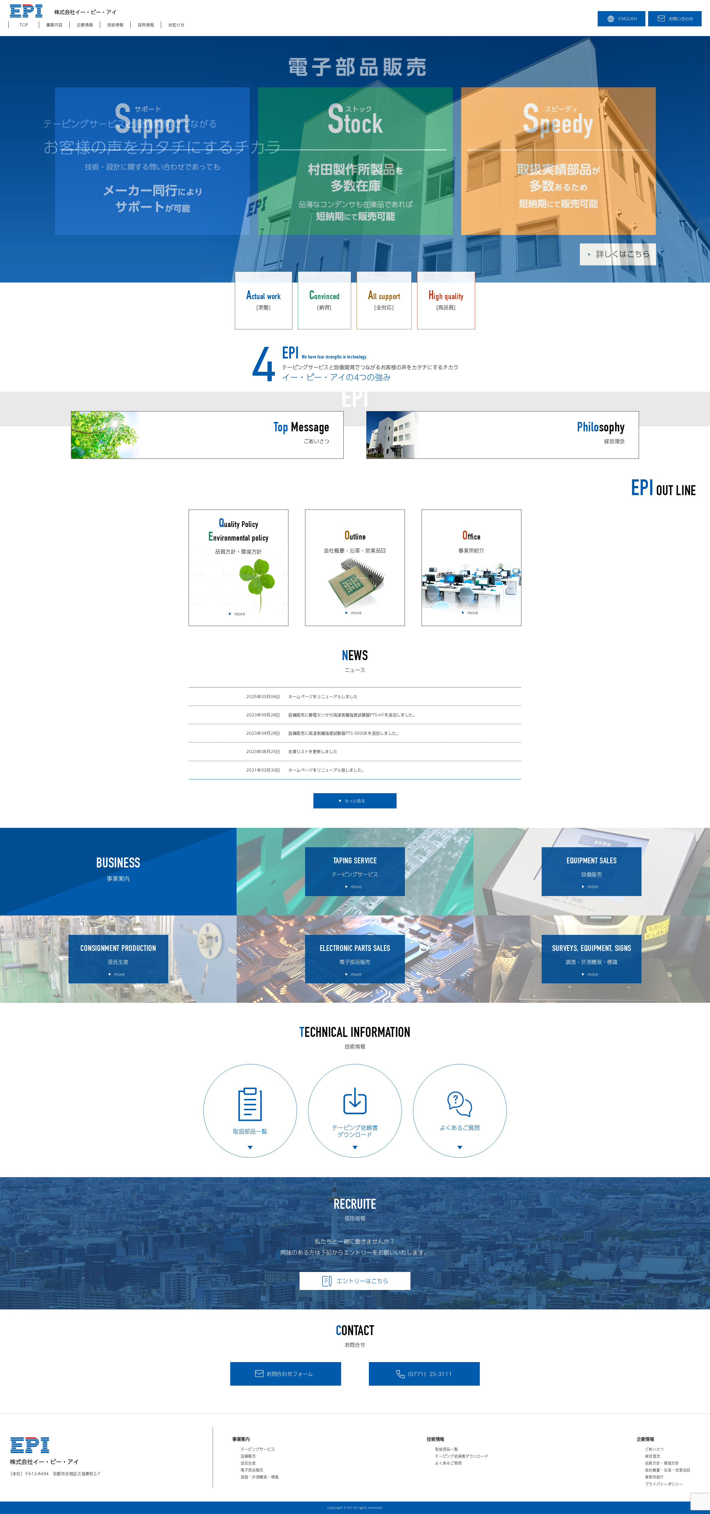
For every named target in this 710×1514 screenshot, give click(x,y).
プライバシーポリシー (664, 1484)
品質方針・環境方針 (662, 1463)
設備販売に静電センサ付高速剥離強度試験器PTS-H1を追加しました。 (352, 715)
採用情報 (146, 25)
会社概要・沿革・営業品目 (668, 1470)
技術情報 (115, 25)
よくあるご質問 (448, 1463)
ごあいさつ (654, 1449)
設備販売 (248, 1456)
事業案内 (241, 1439)
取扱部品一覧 (446, 1449)
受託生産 (248, 1463)
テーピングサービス (258, 1449)
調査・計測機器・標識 (260, 1477)
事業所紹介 (654, 1477)
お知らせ (176, 25)
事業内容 (54, 25)
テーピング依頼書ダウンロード (461, 1456)
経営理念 (652, 1456)
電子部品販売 (252, 1470)
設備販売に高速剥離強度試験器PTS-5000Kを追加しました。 (344, 733)
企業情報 (85, 25)
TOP (23, 25)
